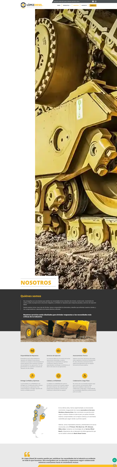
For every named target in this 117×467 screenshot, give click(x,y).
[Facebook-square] (93, 1)
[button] (67, 5)
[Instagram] (95, 1)
